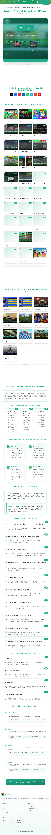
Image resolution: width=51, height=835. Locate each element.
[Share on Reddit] (35, 94)
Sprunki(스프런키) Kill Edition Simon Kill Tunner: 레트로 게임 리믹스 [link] (28, 7)
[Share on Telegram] (31, 94)
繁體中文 (19, 822)
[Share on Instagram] (19, 94)
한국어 (3, 824)
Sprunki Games (10, 7)
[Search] (34, 1)
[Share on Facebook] (15, 94)
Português (4, 822)
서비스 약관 (29, 810)
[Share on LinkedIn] (23, 94)
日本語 (11, 820)
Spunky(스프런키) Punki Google (16, 506)
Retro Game (26, 510)
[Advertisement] (25, 73)
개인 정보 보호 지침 (30, 808)
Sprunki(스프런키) (24, 2)
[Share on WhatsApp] (27, 94)
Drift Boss (3, 810)
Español (19, 820)
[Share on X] (11, 94)
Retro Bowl (13, 2)
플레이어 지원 (29, 806)
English (3, 820)
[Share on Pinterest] (39, 94)
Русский (11, 822)
